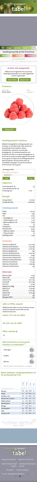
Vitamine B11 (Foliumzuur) (11, 255)
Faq (27, 424)
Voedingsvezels (8, 235)
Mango (3, 406)
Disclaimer (10, 470)
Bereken (21, 424)
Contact (21, 466)
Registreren (17, 48)
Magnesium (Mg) (8, 286)
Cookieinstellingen (22, 470)
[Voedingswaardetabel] (16, 7)
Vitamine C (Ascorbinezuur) (12, 260)
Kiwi (2, 411)
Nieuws (25, 48)
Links (30, 424)
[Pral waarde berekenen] (16, 331)
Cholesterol (6, 227)
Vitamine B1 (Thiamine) (10, 247)
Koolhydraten (7, 229)
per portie (22, 59)
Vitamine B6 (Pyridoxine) (11, 253)
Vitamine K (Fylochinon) (11, 266)
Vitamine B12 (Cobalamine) (12, 257)
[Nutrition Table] (32, 474)
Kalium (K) (6, 278)
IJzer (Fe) (5, 284)
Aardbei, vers (5, 396)
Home (3, 422)
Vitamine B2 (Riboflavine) (11, 249)
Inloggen (9, 48)
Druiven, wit (5, 413)
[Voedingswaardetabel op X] (20, 476)
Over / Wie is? (13, 424)
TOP (33, 420)
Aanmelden (12, 80)
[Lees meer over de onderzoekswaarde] (15, 186)
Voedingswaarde (12, 422)
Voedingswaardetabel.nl (16, 474)
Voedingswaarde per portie (26, 422)
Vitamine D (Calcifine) (10, 262)
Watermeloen (5, 401)
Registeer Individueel (9, 459)
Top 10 (6, 424)
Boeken (21, 425)
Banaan (3, 391)
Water (5, 211)
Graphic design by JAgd (9, 464)
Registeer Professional (25, 459)
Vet (4, 216)
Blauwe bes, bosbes (7, 398)
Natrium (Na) (7, 275)
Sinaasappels (5, 408)
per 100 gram (15, 59)
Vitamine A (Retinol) (9, 244)
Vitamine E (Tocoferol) (10, 264)
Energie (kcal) (7, 200)
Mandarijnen (5, 403)
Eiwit (4, 214)
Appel (3, 394)
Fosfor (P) (6, 282)
